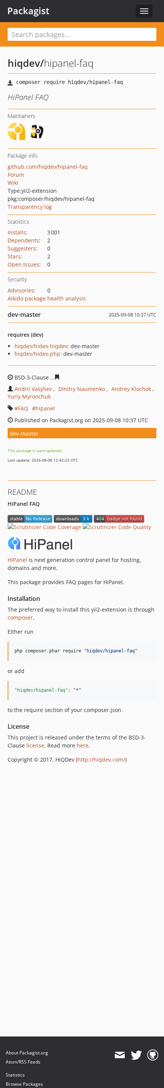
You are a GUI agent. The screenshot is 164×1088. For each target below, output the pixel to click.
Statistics (15, 1075)
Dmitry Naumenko (81, 388)
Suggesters (22, 248)
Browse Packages (24, 1084)
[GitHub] (152, 1055)
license (35, 745)
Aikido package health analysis (47, 298)
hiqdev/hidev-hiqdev (41, 346)
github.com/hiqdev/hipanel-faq (48, 166)
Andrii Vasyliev (33, 388)
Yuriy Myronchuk (29, 396)
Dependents (23, 240)
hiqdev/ (26, 63)
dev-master (24, 433)
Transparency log (30, 206)
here (82, 745)
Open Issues (23, 264)
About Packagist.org (27, 1052)
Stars (14, 256)
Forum (16, 174)
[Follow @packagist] (136, 1055)
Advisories (21, 290)
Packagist (28, 11)
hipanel (45, 408)
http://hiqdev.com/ (101, 759)
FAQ (23, 408)
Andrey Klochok (131, 388)
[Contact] (119, 1055)
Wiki (13, 182)
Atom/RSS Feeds (23, 1062)
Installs (17, 232)
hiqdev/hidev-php (37, 353)
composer (20, 617)
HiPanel (17, 559)
